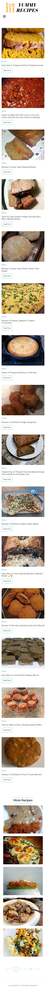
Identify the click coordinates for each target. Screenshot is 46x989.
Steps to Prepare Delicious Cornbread (19, 372)
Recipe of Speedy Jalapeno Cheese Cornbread (18, 321)
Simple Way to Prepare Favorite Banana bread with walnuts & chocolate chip (23, 473)
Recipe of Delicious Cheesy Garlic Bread (20, 524)
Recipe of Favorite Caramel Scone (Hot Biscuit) (23, 625)
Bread (4, 61)
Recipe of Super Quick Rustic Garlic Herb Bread (20, 269)
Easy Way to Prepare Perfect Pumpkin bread (22, 65)
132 (30, 969)
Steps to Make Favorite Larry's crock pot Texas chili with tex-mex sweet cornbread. (21, 116)
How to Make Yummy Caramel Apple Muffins (22, 725)
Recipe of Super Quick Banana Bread (19, 167)
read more (7, 70)
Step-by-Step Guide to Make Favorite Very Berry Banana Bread (21, 218)
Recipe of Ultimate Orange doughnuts (19, 422)
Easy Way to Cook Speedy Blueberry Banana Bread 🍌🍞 (22, 574)
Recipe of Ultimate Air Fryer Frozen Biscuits (22, 774)
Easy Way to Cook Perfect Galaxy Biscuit (20, 675)
